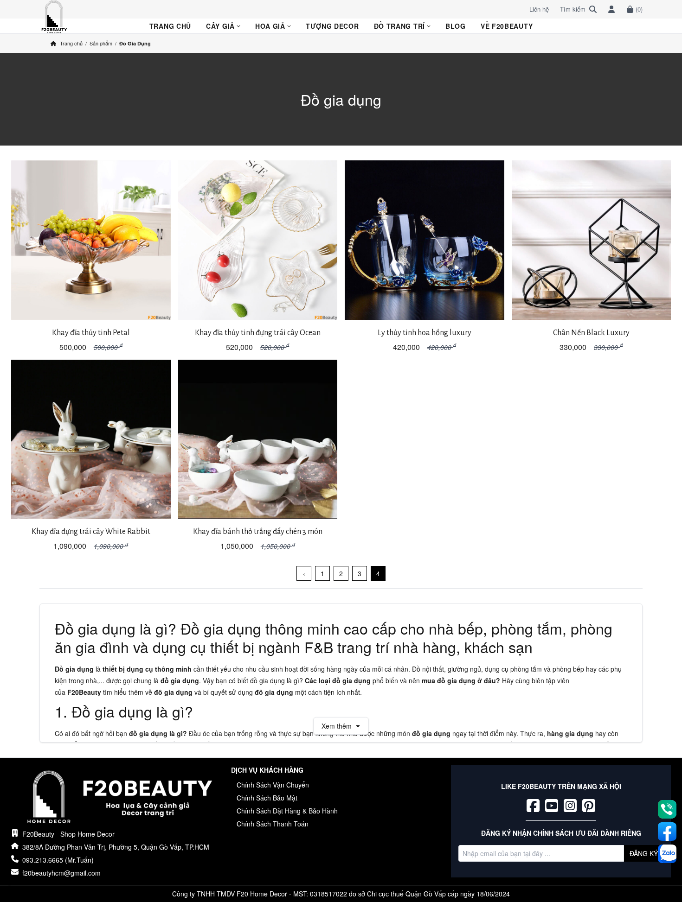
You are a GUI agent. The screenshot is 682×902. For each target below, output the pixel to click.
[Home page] (121, 797)
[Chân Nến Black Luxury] (591, 240)
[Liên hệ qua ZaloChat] (667, 854)
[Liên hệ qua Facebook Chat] (667, 831)
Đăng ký (644, 853)
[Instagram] (570, 805)
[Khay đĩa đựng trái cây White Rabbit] (91, 439)
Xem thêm (337, 725)
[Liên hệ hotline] (667, 809)
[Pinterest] (588, 805)
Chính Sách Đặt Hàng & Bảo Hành (287, 810)
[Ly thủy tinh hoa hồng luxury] (424, 240)
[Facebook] (533, 805)
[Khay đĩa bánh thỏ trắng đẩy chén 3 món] (258, 439)
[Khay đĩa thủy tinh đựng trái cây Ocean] (258, 240)
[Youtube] (551, 805)
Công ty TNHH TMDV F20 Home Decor (229, 893)
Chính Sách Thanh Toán (273, 823)
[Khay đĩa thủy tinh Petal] (91, 240)
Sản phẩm (101, 43)
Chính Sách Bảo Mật (267, 797)
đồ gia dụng (180, 680)
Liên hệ (539, 9)
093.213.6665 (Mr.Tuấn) (58, 859)
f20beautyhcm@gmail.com (61, 872)
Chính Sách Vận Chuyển (273, 784)
